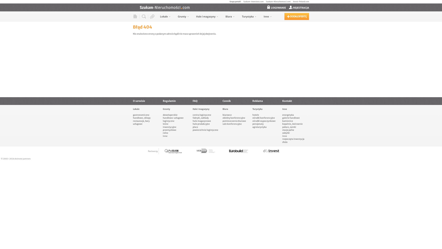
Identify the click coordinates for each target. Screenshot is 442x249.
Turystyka (257, 109)
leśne (165, 124)
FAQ (195, 101)
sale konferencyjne (232, 124)
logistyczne (168, 121)
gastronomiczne (141, 115)
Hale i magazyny (201, 109)
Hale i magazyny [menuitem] (205, 16)
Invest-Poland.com (301, 2)
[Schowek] (152, 16)
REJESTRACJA (301, 7)
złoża (284, 142)
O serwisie (139, 101)
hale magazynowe (202, 121)
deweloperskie (170, 115)
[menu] (215, 16)
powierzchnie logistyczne (205, 130)
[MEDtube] (205, 151)
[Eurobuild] (238, 151)
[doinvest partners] (271, 151)
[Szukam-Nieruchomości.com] (224, 7)
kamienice (287, 121)
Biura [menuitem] (228, 16)
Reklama (257, 101)
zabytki (286, 133)
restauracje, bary (141, 121)
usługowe (137, 124)
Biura (225, 109)
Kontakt (287, 101)
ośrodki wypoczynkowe (264, 121)
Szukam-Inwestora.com (253, 2)
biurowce (227, 115)
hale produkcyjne (201, 124)
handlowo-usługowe (173, 118)
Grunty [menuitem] (182, 16)
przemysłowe (169, 130)
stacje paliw (288, 130)
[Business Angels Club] (173, 151)
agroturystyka (259, 127)
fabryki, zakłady (201, 118)
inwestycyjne (169, 127)
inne (165, 136)
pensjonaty (258, 124)
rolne (165, 133)
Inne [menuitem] (266, 16)
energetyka (288, 115)
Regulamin (169, 101)
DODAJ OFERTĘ (298, 16)
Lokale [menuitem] (164, 16)
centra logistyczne (202, 115)
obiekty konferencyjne (234, 118)
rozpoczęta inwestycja (293, 139)
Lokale (136, 109)
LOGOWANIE (278, 7)
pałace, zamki (289, 127)
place (195, 127)
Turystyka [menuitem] (248, 16)
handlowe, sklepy (142, 118)
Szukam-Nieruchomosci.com (278, 2)
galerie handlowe (291, 118)
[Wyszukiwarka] (144, 16)
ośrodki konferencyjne (263, 118)
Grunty (166, 109)
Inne (284, 109)
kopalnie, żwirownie (292, 124)
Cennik (227, 101)
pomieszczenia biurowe (234, 121)
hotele (255, 115)
